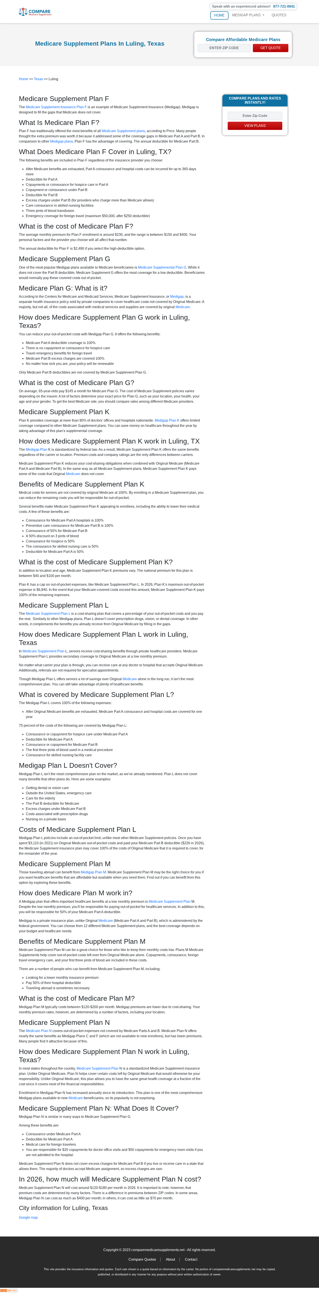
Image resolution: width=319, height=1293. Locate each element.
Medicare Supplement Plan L (48, 613)
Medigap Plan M (93, 872)
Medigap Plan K (167, 420)
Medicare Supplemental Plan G (162, 267)
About (170, 1259)
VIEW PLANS (255, 126)
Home (219, 15)
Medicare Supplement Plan (43, 651)
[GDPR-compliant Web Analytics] (8, 1290)
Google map (28, 1217)
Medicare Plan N (39, 1031)
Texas (38, 79)
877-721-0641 (284, 6)
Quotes (279, 15)
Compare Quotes (142, 1259)
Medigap (177, 296)
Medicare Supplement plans (123, 131)
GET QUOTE (270, 48)
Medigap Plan (36, 449)
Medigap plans (61, 141)
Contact (191, 1259)
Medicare (183, 307)
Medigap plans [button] (247, 15)
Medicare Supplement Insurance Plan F (56, 107)
